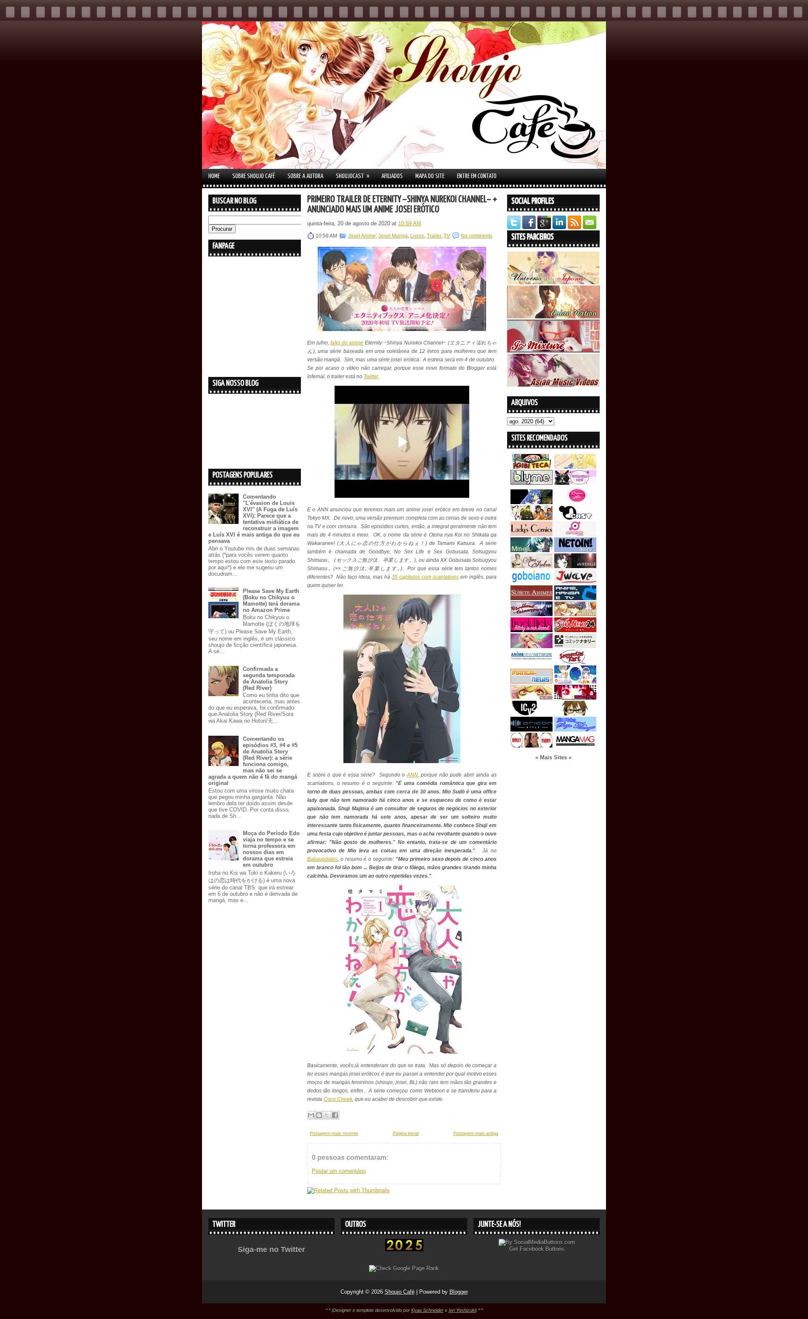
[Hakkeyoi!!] (575, 713)
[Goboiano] (531, 582)
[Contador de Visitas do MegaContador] (404, 1249)
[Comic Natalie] (575, 646)
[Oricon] (531, 729)
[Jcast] (575, 518)
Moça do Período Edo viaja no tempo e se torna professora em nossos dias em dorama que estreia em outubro (271, 849)
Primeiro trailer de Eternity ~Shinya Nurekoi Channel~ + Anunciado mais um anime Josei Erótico (402, 204)
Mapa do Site (429, 176)
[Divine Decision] (575, 614)
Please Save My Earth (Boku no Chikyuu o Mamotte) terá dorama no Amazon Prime (271, 600)
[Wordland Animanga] (531, 614)
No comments (476, 236)
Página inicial (406, 1133)
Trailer (434, 236)
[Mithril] (531, 550)
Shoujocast (352, 176)
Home (214, 176)
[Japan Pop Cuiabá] (575, 534)
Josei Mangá (393, 236)
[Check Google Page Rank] (404, 1268)
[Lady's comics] (531, 534)
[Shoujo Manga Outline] (531, 697)
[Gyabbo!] (531, 502)
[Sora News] (575, 630)
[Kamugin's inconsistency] (531, 646)
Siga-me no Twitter (271, 1249)
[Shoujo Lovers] (575, 681)
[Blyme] (531, 483)
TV (447, 236)
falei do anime (346, 343)
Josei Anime (362, 236)
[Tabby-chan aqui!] (575, 483)
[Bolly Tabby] (531, 745)
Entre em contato (477, 176)
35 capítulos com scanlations (425, 577)
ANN (412, 775)
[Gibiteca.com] (531, 467)
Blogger (458, 1292)
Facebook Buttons (542, 1249)
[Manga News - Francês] (531, 681)
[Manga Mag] (575, 745)
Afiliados (392, 176)
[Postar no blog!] (319, 1115)
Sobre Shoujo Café (253, 176)
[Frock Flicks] (531, 630)
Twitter (371, 376)
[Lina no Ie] (575, 467)
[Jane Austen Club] (531, 566)
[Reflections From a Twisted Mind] (531, 518)
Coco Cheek (338, 1099)
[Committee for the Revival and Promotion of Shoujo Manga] (575, 729)
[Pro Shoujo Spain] (575, 697)
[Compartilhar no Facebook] (335, 1115)
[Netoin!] (575, 550)
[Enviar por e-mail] (311, 1115)
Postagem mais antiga (475, 1133)
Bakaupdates (322, 859)
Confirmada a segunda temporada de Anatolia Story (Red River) (269, 678)
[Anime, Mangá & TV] (575, 598)
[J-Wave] (575, 582)
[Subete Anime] (531, 598)
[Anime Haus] (575, 566)
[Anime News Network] (531, 662)
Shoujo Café (400, 1292)
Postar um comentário (339, 1171)
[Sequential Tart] (575, 662)
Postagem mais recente (334, 1133)
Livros (417, 236)
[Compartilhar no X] (327, 1115)
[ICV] (531, 713)
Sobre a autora (305, 176)
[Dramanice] (575, 502)
